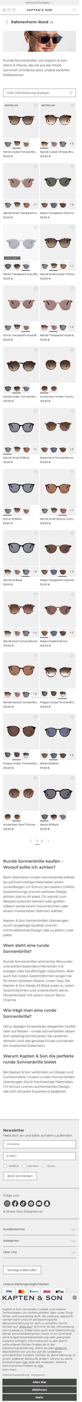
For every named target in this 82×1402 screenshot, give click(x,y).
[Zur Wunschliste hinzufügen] (35, 105)
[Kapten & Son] (39, 10)
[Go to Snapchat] (47, 1203)
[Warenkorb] (14, 10)
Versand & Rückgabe (37, 2)
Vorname (13, 1144)
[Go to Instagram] (7, 1203)
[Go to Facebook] (15, 1203)
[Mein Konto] (4, 10)
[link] (21, 130)
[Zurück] (7, 22)
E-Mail (11, 1156)
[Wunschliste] (9, 10)
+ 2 (71, 143)
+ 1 (34, 204)
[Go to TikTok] (23, 1203)
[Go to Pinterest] (31, 1203)
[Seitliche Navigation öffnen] (74, 10)
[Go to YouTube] (39, 1203)
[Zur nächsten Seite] (48, 841)
